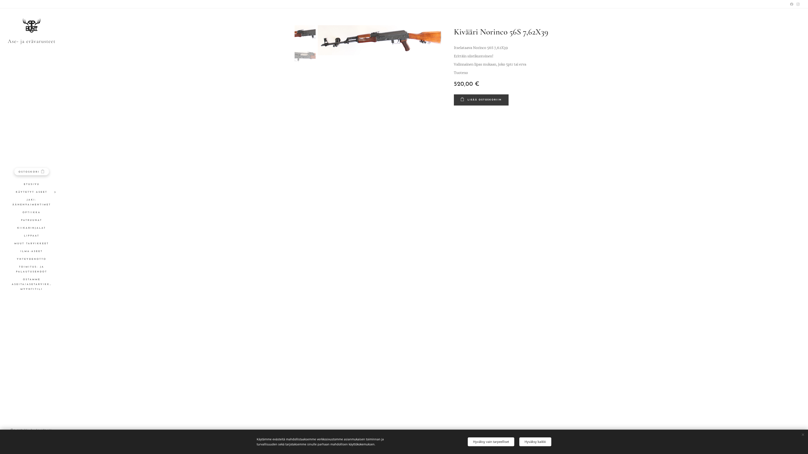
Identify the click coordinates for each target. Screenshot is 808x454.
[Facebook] (791, 4)
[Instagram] (798, 4)
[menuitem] (31, 184)
